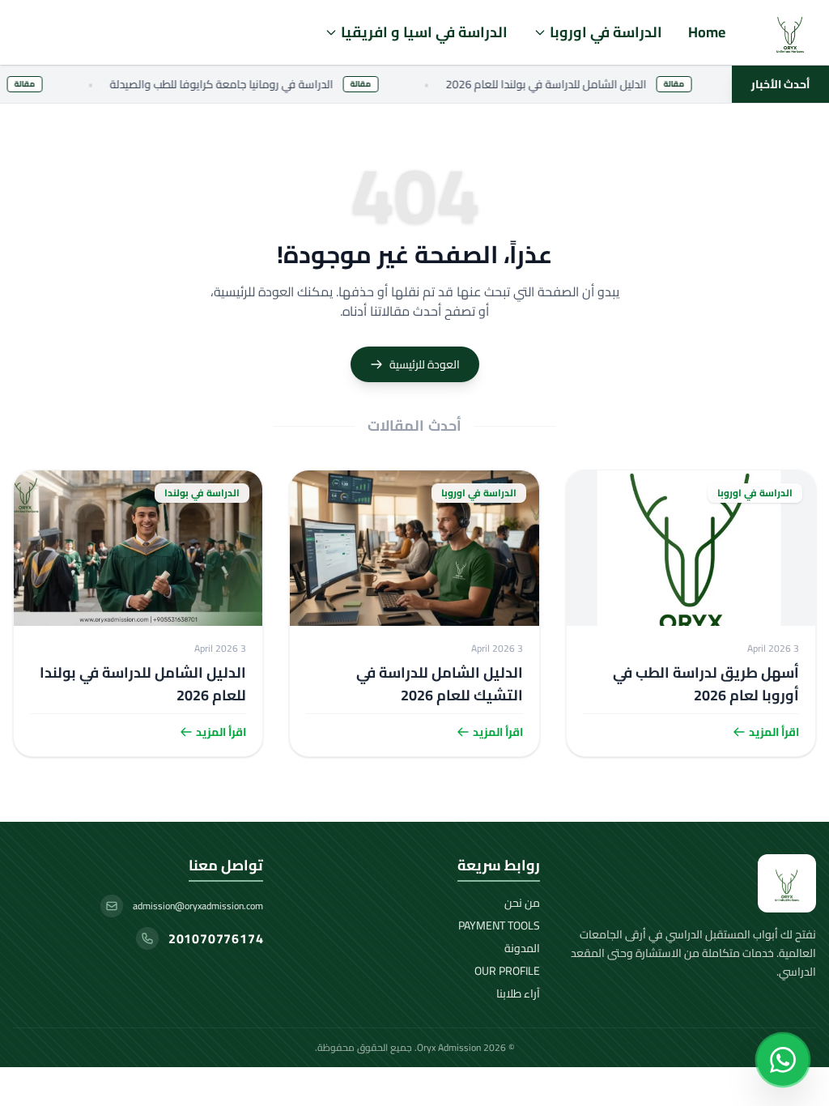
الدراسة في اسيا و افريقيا (424, 32)
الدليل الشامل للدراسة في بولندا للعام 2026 (143, 683)
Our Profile (507, 970)
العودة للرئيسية (424, 364)
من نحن (522, 902)
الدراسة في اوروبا (606, 32)
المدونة (522, 948)
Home (706, 32)
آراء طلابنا (518, 993)
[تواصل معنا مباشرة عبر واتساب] (783, 1060)
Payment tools (499, 925)
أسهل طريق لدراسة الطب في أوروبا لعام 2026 (706, 683)
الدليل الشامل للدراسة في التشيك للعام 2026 (439, 683)
